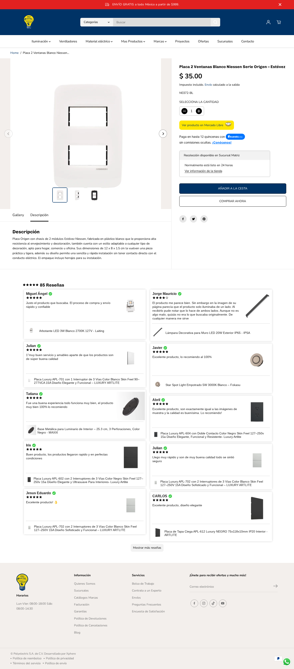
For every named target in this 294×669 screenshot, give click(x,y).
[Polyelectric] (28, 22)
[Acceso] (268, 22)
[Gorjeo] (193, 219)
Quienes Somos (84, 584)
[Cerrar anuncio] (280, 4)
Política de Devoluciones (90, 618)
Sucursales (225, 41)
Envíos (136, 598)
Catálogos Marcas (86, 598)
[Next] (163, 134)
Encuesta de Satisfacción (148, 611)
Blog (77, 632)
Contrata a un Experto (146, 590)
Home (14, 53)
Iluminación (40, 41)
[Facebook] (183, 219)
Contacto (247, 41)
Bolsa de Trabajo (143, 584)
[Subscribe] (275, 586)
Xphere (71, 654)
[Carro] (278, 22)
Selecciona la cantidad (199, 102)
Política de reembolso (27, 658)
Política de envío (56, 663)
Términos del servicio (27, 663)
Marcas (159, 41)
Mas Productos (132, 41)
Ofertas (203, 41)
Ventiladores (68, 41)
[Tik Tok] (213, 603)
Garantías (80, 611)
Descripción (39, 215)
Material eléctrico (98, 41)
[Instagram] (204, 603)
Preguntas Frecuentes (146, 604)
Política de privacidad (60, 658)
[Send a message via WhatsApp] (287, 662)
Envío (208, 85)
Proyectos (182, 41)
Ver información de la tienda (203, 171)
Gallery (18, 215)
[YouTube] (222, 603)
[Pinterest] (204, 219)
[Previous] (8, 134)
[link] (37, 582)
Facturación (81, 604)
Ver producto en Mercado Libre (202, 125)
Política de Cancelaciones (90, 625)
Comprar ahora (232, 201)
